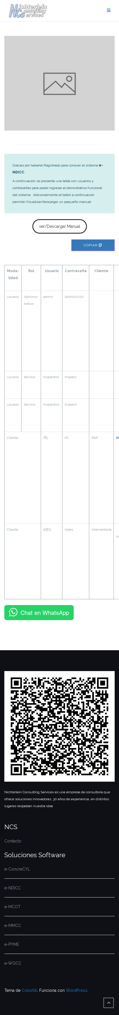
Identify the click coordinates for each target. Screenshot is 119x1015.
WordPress (76, 990)
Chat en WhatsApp (45, 612)
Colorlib (29, 990)
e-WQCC (12, 963)
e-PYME (11, 944)
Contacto (12, 841)
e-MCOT (12, 906)
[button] (59, 226)
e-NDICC (12, 888)
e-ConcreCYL (17, 869)
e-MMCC (12, 925)
